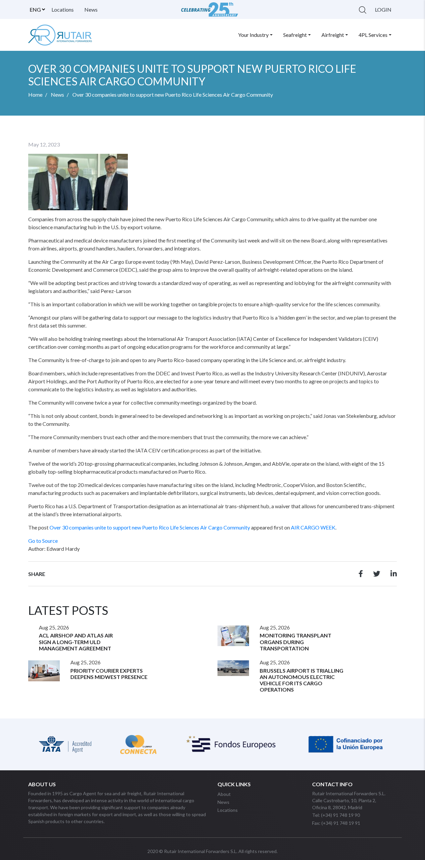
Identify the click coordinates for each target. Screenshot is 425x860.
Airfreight (332, 35)
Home (35, 94)
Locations (62, 9)
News (91, 9)
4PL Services (373, 35)
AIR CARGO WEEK (313, 527)
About (224, 794)
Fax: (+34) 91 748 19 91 (336, 823)
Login (383, 9)
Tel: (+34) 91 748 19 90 (336, 815)
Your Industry (253, 35)
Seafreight (295, 35)
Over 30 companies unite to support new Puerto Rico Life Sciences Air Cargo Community (149, 527)
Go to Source (43, 540)
